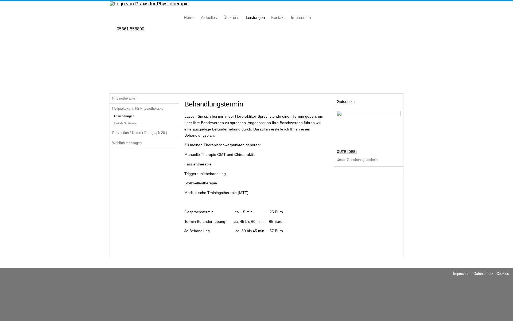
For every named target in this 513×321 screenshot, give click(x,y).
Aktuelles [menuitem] (209, 17)
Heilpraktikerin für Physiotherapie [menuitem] (137, 108)
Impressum (462, 274)
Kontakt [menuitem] (278, 17)
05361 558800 (130, 29)
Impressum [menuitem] (301, 17)
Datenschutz (483, 274)
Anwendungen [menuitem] (124, 116)
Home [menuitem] (189, 17)
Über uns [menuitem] (231, 17)
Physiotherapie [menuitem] (123, 98)
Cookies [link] (502, 274)
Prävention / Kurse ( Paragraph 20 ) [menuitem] (139, 133)
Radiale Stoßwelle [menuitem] (125, 123)
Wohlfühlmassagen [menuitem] (127, 143)
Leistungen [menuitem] (255, 17)
